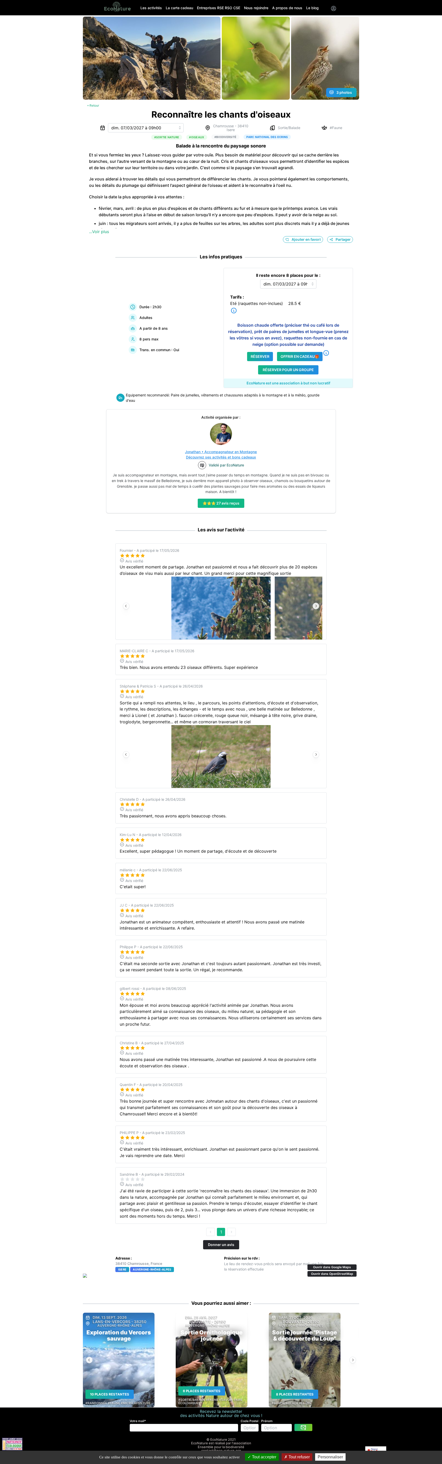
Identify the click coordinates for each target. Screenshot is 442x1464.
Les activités (151, 8)
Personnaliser (330, 1457)
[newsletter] (303, 1427)
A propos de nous (287, 8)
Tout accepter (263, 1457)
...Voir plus (99, 231)
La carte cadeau (179, 8)
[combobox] (146, 127)
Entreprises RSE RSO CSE (218, 8)
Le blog (312, 8)
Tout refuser (299, 1457)
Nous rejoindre (256, 8)
